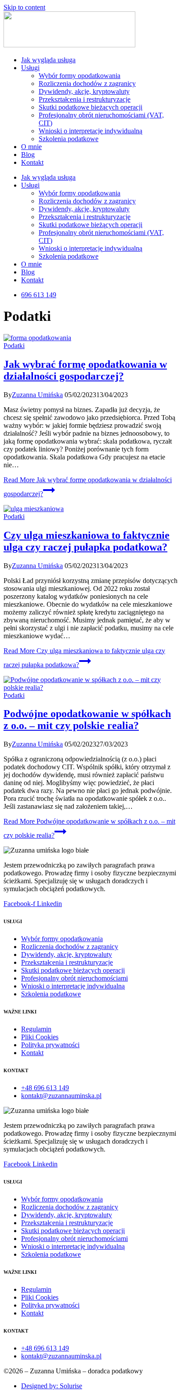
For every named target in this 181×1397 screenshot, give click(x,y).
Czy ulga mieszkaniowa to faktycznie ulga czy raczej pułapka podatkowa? (87, 541)
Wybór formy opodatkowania (79, 75)
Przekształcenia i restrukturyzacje (84, 99)
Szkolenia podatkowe (68, 138)
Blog (28, 154)
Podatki (14, 345)
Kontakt (32, 162)
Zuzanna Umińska (37, 394)
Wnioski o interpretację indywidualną (90, 131)
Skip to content (24, 7)
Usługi (30, 67)
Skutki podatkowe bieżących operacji (90, 107)
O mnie (31, 146)
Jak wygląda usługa (48, 60)
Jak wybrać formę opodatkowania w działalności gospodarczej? (85, 370)
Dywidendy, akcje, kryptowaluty (84, 91)
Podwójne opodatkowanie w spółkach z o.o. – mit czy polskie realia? (87, 719)
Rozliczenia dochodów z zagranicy (87, 83)
